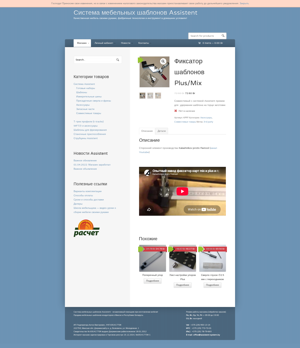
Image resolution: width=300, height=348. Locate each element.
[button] (163, 61)
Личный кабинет (102, 44)
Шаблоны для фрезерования (90, 129)
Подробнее (152, 280)
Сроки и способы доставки (89, 199)
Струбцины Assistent (86, 138)
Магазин (80, 44)
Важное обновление (85, 160)
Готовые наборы (85, 88)
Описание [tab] (147, 131)
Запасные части (85, 109)
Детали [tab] (162, 131)
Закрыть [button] (244, 3)
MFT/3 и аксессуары (86, 125)
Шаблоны (81, 92)
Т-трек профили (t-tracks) (89, 121)
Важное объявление (85, 168)
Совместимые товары (185, 122)
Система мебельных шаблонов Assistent (135, 13)
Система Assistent (84, 84)
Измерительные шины (89, 96)
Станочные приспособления (90, 134)
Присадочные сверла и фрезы (93, 100)
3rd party (208, 122)
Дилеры (78, 203)
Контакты (142, 44)
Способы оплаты (83, 195)
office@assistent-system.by (206, 335)
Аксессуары (206, 117)
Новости (124, 44)
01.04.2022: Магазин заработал (92, 164)
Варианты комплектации (88, 191)
